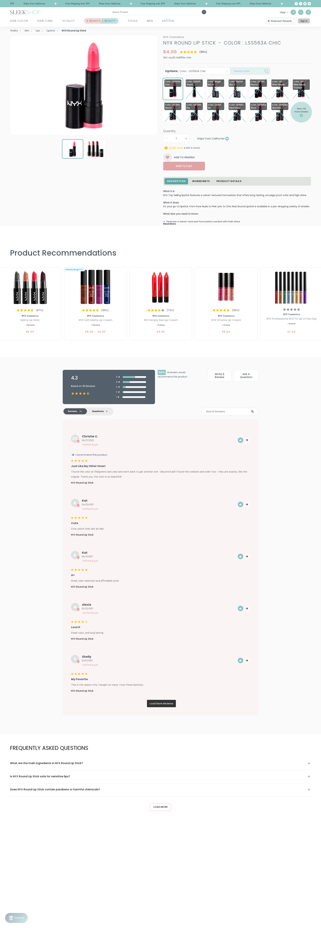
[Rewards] (16, 918)
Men (150, 21)
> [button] (161, 703)
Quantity (169, 131)
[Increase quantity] (186, 138)
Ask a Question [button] (246, 375)
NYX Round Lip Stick (82, 482)
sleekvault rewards (281, 20)
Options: (185, 71)
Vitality (68, 21)
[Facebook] (296, 3)
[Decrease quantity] (166, 138)
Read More (169, 223)
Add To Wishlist (184, 157)
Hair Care (45, 21)
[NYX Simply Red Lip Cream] (161, 287)
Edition (168, 21)
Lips (38, 30)
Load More (160, 807)
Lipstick (51, 30)
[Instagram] (305, 3)
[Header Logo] (25, 12)
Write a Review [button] (219, 375)
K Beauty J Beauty (101, 21)
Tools (133, 21)
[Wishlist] (300, 12)
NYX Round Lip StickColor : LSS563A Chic (222, 43)
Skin (27, 30)
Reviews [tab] (72, 411)
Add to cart (184, 166)
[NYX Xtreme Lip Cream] (226, 287)
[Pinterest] (309, 3)
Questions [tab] (98, 411)
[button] (240, 440)
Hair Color (19, 21)
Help (282, 12)
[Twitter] (300, 3)
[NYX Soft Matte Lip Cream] (95, 287)
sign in (303, 20)
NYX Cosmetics (173, 37)
